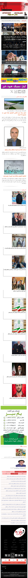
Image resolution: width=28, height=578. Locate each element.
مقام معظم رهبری (22, 540)
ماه (14, 473)
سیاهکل (5, 542)
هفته (22, 473)
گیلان (14, 540)
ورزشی (22, 545)
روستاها (5, 547)
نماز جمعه (14, 542)
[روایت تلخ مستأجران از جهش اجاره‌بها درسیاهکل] (14, 57)
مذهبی (14, 545)
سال (6, 473)
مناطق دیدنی (22, 552)
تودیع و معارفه (14, 547)
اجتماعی (22, 547)
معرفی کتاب (14, 549)
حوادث (22, 549)
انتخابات (6, 549)
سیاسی (5, 540)
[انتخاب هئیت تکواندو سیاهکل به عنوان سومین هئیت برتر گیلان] (14, 70)
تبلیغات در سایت (22, 542)
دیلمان (5, 545)
